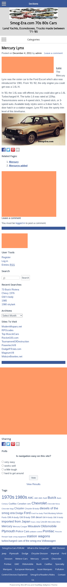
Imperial (55, 553)
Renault (5, 537)
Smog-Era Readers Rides (42, 574)
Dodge (19, 513)
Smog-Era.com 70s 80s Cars (33, 22)
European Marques (24, 569)
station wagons (38, 536)
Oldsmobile (49, 526)
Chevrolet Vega (8, 509)
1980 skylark (8, 304)
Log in (5, 261)
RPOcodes (7, 330)
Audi (45, 498)
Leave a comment (53, 53)
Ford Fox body (37, 513)
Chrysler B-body (32, 509)
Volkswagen (49, 540)
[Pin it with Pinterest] (13, 150)
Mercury (14, 161)
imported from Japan (16, 521)
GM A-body (13, 517)
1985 (4, 300)
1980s (21, 497)
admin (38, 53)
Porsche (58, 532)
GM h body (7, 296)
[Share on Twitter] (8, 150)
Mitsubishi (34, 526)
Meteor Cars (21, 558)
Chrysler (19, 508)
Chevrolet (39, 503)
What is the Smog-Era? (38, 548)
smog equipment (19, 537)
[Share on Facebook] (4, 150)
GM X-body (58, 517)
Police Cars (22, 531)
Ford (27, 513)
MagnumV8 (8, 352)
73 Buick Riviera (10, 289)
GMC (16, 564)
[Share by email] (18, 150)
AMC (31, 497)
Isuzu (33, 522)
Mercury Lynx (13, 47)
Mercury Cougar (20, 526)
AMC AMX (38, 498)
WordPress (25, 585)
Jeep (38, 522)
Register (6, 257)
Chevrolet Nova (53, 504)
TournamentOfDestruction (15, 341)
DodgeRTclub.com (11, 349)
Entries (8, 264)
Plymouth (8, 531)
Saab (10, 537)
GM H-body (47, 517)
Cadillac (13, 503)
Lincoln (44, 522)
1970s (8, 497)
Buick (52, 498)
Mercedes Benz (54, 522)
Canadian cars (24, 503)
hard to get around (14, 473)
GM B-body (25, 517)
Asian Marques (44, 569)
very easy (9, 462)
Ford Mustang (50, 513)
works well (10, 465)
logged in (20, 223)
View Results (33, 484)
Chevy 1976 (8, 293)
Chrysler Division (39, 553)
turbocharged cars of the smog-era (21, 540)
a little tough (10, 469)
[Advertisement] (28, 65)
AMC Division (58, 548)
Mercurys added (18, 165)
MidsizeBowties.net (12, 356)
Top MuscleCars (10, 334)
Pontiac (48, 531)
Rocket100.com (10, 337)
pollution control (36, 532)
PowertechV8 (9, 345)
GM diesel (36, 517)
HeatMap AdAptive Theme (45, 585)
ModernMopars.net (12, 326)
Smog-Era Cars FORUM (13, 548)
